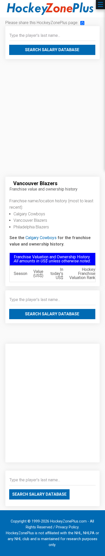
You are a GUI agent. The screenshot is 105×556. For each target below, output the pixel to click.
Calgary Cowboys (41, 237)
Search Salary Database (52, 49)
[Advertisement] (52, 120)
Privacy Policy (67, 527)
